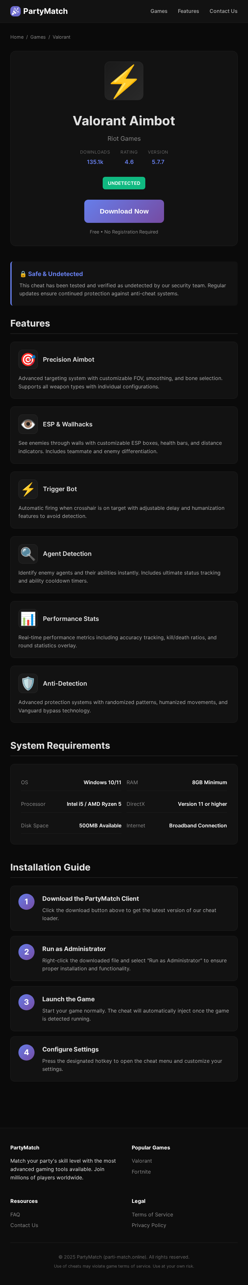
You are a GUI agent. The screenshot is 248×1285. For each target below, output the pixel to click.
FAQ (15, 1214)
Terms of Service (152, 1214)
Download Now (124, 211)
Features (188, 11)
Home (17, 37)
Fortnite (141, 1171)
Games (159, 11)
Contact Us (224, 11)
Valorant (142, 1160)
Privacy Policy (149, 1225)
